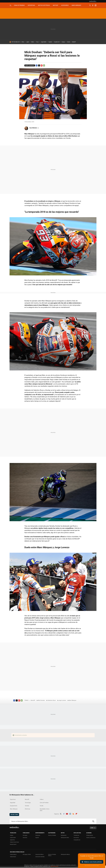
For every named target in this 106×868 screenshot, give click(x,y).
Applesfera (12, 839)
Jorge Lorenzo (62, 700)
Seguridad (12, 802)
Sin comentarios (30, 65)
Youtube (67, 813)
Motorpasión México (65, 854)
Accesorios (65, 5)
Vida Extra (25, 837)
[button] (34, 128)
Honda (68, 41)
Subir (91, 827)
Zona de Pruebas (19, 5)
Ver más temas (14, 814)
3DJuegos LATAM (27, 854)
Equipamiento (13, 805)
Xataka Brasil (13, 856)
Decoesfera (76, 837)
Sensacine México (39, 854)
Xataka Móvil (13, 837)
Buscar (93, 821)
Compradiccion (77, 839)
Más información (54, 866)
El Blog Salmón (89, 835)
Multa (32, 41)
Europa (63, 41)
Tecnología (28, 802)
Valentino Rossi (51, 700)
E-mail (44, 65)
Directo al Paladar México (52, 855)
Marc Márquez (76, 5)
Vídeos (41, 799)
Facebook (93, 5)
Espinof (37, 837)
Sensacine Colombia (39, 856)
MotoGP (55, 5)
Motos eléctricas (44, 5)
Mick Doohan (41, 700)
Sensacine (37, 835)
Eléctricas (27, 809)
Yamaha (27, 805)
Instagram (95, 5)
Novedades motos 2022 (44, 809)
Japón (27, 41)
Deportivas (31, 5)
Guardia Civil (57, 41)
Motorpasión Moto (65, 837)
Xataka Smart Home (14, 842)
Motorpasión (63, 835)
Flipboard (41, 65)
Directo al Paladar (52, 835)
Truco (37, 41)
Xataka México (13, 854)
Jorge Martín (43, 41)
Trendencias (76, 835)
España (50, 41)
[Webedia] (92, 1)
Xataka (11, 835)
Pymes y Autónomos (90, 837)
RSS (73, 813)
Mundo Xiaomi (13, 844)
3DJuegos (25, 835)
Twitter (90, 5)
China (23, 41)
